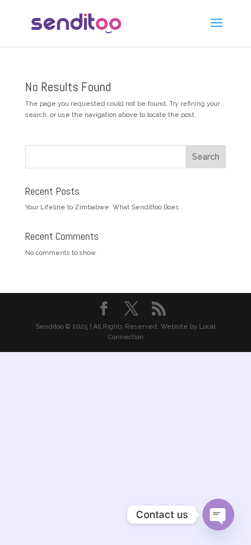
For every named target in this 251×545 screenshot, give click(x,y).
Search (205, 156)
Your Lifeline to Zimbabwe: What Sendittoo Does (102, 207)
